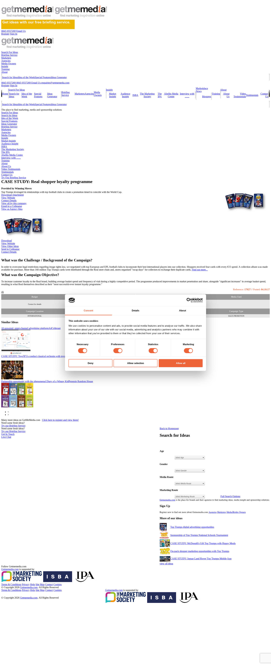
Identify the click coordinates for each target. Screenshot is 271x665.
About (4, 72)
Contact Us (6, 174)
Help (32, 584)
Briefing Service (9, 55)
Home (5, 93)
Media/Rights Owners (236, 512)
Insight (4, 66)
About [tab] (182, 310)
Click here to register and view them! (60, 420)
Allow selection (135, 363)
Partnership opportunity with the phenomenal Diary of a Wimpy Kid (47, 381)
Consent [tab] (88, 310)
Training (5, 69)
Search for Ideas (10, 77)
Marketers (6, 58)
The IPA (160, 95)
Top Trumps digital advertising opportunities (192, 527)
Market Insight (112, 95)
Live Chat (6, 437)
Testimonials (252, 95)
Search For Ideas (9, 52)
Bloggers (206, 96)
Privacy (25, 584)
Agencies (6, 60)
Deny (90, 363)
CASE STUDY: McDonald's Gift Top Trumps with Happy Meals (203, 543)
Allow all (180, 363)
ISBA (135, 95)
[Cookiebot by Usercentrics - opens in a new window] (189, 300)
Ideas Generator (59, 77)
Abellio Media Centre (171, 95)
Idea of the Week (26, 77)
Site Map (40, 584)
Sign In (13, 85)
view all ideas (166, 563)
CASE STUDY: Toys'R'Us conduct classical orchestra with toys (49, 356)
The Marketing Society (147, 95)
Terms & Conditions (11, 584)
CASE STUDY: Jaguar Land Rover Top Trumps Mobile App (200, 558)
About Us (6, 166)
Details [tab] (135, 310)
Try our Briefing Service (13, 425)
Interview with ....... (187, 95)
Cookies (57, 584)
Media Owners (8, 63)
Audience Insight (125, 95)
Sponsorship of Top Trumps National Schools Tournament (199, 535)
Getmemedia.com (167, 499)
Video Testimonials (240, 95)
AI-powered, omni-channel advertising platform (31, 328)
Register (5, 85)
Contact (49, 584)
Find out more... (200, 269)
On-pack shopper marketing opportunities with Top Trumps (199, 551)
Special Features (43, 77)
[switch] (117, 350)
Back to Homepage (169, 428)
